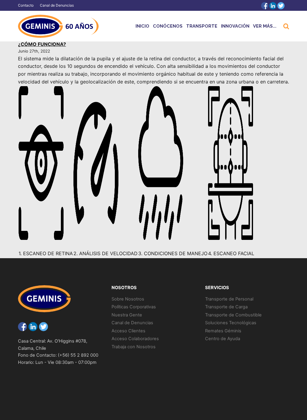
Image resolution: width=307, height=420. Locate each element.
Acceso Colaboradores (135, 338)
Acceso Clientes (128, 331)
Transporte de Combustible (233, 315)
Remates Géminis (223, 331)
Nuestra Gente (127, 315)
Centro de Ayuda (222, 338)
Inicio (142, 26)
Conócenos (168, 26)
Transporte (201, 26)
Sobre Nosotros (128, 299)
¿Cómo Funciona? (42, 44)
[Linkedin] (272, 5)
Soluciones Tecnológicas (230, 322)
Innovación (235, 26)
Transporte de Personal (229, 299)
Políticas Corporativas (134, 307)
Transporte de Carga (226, 307)
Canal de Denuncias (57, 5)
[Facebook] (264, 5)
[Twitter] (281, 5)
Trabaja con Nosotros (134, 346)
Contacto (26, 5)
